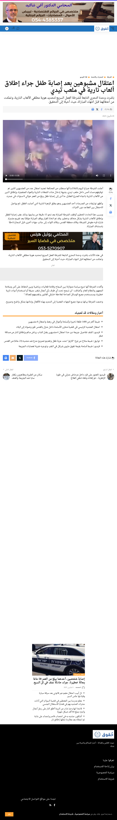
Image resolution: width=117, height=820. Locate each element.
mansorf (78, 687)
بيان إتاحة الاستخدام (104, 766)
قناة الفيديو (83, 77)
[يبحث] (18, 28)
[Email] (13, 358)
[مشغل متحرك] (111, 29)
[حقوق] (101, 29)
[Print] (93, 109)
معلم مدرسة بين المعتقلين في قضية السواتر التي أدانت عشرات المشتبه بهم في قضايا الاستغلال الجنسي (59, 702)
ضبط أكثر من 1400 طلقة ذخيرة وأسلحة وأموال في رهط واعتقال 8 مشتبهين (64, 322)
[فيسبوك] (54, 805)
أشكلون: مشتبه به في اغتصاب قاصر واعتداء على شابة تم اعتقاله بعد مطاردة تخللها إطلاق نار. (59, 718)
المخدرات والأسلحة (97, 77)
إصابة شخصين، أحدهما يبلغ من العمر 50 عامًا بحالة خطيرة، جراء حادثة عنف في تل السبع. (59, 680)
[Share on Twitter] (97, 109)
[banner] (53, 241)
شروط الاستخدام (66, 814)
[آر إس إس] (50, 805)
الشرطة (109, 77)
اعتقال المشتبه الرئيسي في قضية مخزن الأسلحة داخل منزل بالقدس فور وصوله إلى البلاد (58, 327)
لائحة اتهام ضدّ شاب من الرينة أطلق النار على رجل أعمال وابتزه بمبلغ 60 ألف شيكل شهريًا (59, 710)
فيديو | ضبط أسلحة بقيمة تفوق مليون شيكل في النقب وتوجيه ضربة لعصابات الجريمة (59, 346)
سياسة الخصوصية (82, 814)
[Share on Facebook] (102, 109)
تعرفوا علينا (108, 760)
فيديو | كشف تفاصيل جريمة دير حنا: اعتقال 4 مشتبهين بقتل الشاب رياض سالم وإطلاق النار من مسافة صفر (54, 334)
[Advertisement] (58, 53)
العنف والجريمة (79, 674)
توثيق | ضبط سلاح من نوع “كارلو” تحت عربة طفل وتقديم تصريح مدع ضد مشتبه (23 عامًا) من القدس (52, 341)
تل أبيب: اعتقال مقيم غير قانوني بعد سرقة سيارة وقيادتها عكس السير (62, 695)
